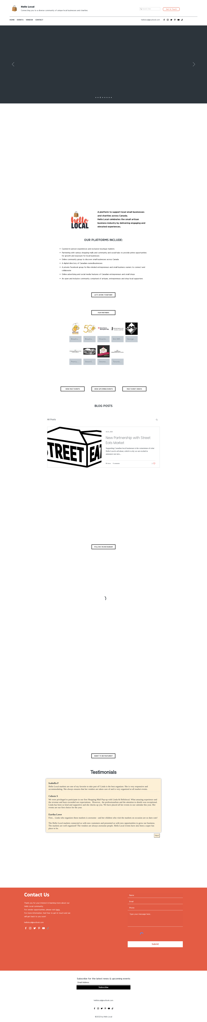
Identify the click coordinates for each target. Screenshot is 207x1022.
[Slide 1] (95, 97)
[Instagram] (168, 20)
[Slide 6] (100, 97)
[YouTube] (178, 20)
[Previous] (13, 64)
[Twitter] (171, 20)
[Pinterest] (175, 20)
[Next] (194, 64)
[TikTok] (182, 20)
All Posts (51, 419)
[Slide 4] (104, 97)
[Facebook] (164, 20)
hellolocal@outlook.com (150, 20)
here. (58, 910)
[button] (157, 420)
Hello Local (27, 7)
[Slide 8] (102, 97)
